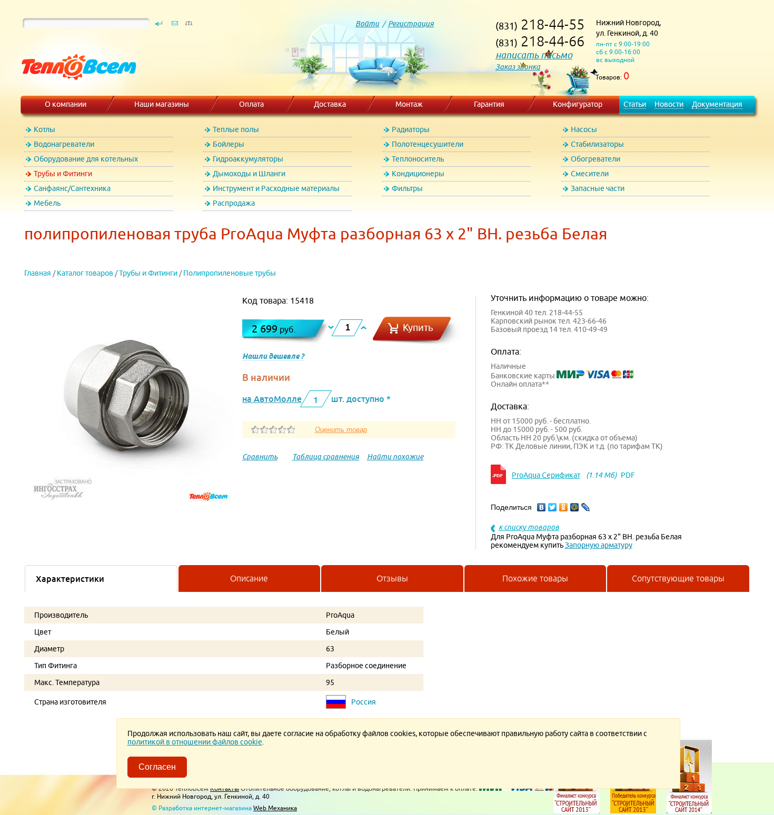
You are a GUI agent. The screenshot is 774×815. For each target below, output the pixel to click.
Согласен (157, 766)
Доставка (330, 104)
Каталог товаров (85, 273)
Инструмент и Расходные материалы (276, 188)
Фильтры (407, 188)
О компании (65, 104)
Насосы (584, 129)
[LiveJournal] (585, 507)
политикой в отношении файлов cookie (194, 742)
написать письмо (533, 55)
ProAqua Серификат (546, 475)
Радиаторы (411, 129)
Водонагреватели (64, 144)
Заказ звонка (517, 67)
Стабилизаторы (597, 144)
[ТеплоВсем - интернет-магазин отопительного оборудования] (75, 90)
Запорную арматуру (598, 545)
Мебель (47, 203)
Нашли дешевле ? (273, 356)
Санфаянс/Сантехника (72, 188)
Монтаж (409, 104)
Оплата (251, 104)
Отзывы (392, 578)
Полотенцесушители (427, 144)
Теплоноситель (418, 159)
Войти (367, 23)
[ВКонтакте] (541, 507)
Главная (37, 273)
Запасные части (597, 188)
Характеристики (70, 578)
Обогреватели (595, 159)
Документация (717, 104)
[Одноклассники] (563, 507)
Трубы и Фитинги (63, 173)
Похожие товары (535, 578)
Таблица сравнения (325, 456)
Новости (668, 104)
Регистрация (411, 23)
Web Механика (275, 808)
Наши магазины (161, 104)
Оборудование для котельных (86, 159)
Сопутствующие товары (678, 578)
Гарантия (489, 104)
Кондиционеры (418, 173)
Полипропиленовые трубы (229, 273)
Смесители (590, 173)
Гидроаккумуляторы (248, 159)
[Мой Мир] (574, 507)
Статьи (634, 104)
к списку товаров (529, 527)
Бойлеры (228, 144)
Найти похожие (395, 456)
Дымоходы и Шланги (249, 173)
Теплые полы (236, 129)
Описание (249, 578)
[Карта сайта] (188, 26)
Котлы (44, 129)
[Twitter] (552, 507)
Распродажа (234, 203)
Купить (418, 327)
